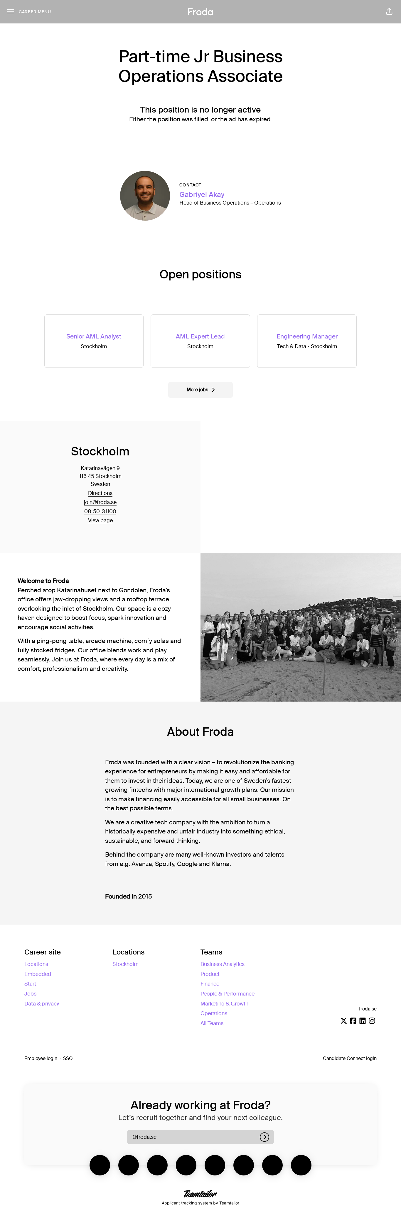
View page (100, 520)
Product (210, 974)
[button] (389, 12)
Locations (36, 964)
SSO (68, 1058)
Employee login (40, 1058)
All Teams (212, 1023)
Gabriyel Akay (202, 194)
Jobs (30, 993)
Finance (210, 983)
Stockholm (125, 964)
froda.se (368, 1009)
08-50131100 (100, 511)
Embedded (37, 974)
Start (30, 983)
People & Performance (228, 993)
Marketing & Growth (224, 1003)
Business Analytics (223, 964)
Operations (214, 1013)
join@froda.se (100, 502)
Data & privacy (41, 1003)
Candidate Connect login (350, 1058)
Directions (100, 493)
